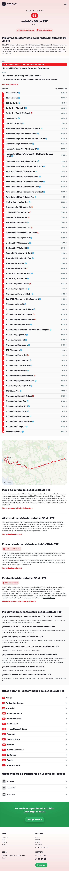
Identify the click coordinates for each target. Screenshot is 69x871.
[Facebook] (42, 859)
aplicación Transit (15, 557)
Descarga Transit (33, 820)
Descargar (41, 865)
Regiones (5, 837)
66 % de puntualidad (45, 30)
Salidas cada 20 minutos (26, 30)
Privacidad (38, 845)
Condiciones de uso (41, 847)
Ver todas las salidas (11, 568)
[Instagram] (36, 859)
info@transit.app (40, 855)
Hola (4, 834)
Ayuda (4, 845)
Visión (37, 837)
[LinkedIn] (45, 859)
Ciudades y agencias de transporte (13, 855)
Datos (4, 858)
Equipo (37, 840)
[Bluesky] (39, 859)
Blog (3, 840)
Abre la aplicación (8, 498)
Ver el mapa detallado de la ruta (16, 508)
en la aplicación (7, 53)
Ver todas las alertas (11, 534)
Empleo (37, 842)
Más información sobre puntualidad (18, 601)
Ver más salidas (9, 84)
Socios (4, 852)
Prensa (4, 842)
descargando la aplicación (25, 632)
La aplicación (40, 526)
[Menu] (65, 3)
